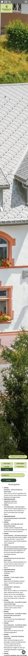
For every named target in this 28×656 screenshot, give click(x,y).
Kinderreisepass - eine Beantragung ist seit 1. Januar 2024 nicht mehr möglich (15, 536)
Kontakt (7, 467)
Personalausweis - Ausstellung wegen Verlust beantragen (15, 603)
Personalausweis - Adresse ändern (14, 507)
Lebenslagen (20, 463)
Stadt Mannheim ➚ (9, 571)
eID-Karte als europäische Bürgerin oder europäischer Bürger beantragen (15, 548)
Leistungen (7, 463)
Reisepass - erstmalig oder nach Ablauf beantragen (13, 525)
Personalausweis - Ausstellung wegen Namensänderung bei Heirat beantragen (15, 615)
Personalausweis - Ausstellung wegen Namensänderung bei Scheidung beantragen (15, 627)
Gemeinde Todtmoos (10, 501)
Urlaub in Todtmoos (18, 457)
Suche (7, 470)
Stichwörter (20, 467)
